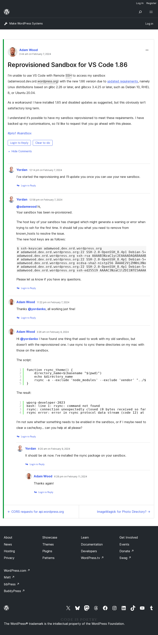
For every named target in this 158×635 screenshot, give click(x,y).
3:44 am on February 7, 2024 (35, 54)
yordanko (37, 309)
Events (124, 544)
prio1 (12, 133)
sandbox (24, 133)
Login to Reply (19, 143)
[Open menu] (152, 12)
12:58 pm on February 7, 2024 (45, 199)
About (8, 537)
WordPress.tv (92, 558)
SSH (69, 75)
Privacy (9, 558)
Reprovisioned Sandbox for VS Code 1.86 (68, 65)
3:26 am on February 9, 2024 (53, 332)
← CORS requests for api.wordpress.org (36, 512)
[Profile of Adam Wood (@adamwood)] (12, 53)
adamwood (26, 206)
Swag (125, 558)
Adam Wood (28, 50)
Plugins (47, 551)
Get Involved (128, 537)
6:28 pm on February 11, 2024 (70, 476)
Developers (89, 551)
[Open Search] (140, 12)
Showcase (49, 537)
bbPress (11, 584)
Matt (9, 577)
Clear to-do (42, 142)
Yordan (21, 170)
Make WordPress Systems (26, 23)
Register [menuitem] (151, 3)
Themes (48, 544)
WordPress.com (17, 570)
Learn (85, 537)
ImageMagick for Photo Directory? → (123, 512)
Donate (126, 551)
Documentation (92, 544)
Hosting (9, 551)
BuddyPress (14, 591)
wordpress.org (47, 81)
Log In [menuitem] (140, 3)
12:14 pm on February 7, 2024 (45, 170)
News (8, 544)
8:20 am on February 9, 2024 (54, 449)
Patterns (48, 558)
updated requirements (122, 81)
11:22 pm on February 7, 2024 (53, 302)
